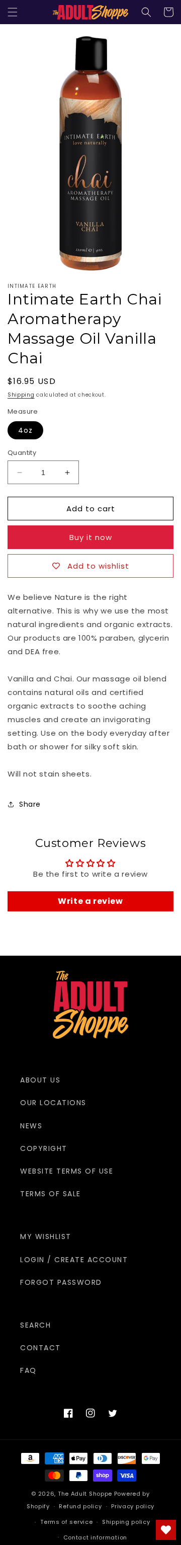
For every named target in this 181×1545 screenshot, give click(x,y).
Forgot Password (61, 1282)
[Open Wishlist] (166, 1530)
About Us (40, 1080)
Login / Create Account (74, 1260)
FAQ (28, 1370)
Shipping (21, 395)
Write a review (90, 901)
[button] (13, 12)
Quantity (22, 452)
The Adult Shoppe (85, 1494)
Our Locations (53, 1103)
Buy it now (90, 537)
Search (35, 1325)
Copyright (43, 1148)
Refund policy (80, 1506)
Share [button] (30, 804)
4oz (25, 430)
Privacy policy (132, 1506)
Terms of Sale (50, 1194)
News (31, 1126)
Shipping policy (126, 1522)
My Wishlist (45, 1236)
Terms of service (66, 1522)
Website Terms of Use (66, 1171)
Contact (40, 1348)
